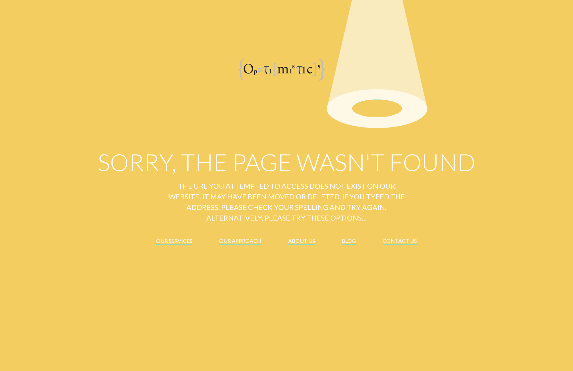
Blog (349, 240)
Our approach (240, 240)
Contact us (400, 240)
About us (301, 240)
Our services (174, 240)
